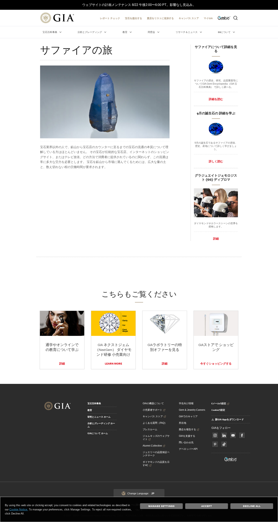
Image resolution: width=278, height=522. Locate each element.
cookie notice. (18, 509)
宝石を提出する (133, 18)
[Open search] (235, 17)
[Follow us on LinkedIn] (224, 435)
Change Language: (140, 493)
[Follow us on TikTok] (224, 444)
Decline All (252, 506)
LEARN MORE (113, 363)
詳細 (216, 239)
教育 (90, 410)
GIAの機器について (153, 403)
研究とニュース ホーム (99, 417)
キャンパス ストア (189, 18)
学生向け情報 (186, 403)
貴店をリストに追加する (160, 18)
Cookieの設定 (218, 410)
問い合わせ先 (186, 442)
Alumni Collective (152, 445)
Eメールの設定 (218, 403)
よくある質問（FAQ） (155, 423)
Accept (206, 506)
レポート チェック (110, 18)
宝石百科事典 (94, 403)
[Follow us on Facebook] (215, 435)
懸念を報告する (187, 429)
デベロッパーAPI (188, 449)
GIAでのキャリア (188, 416)
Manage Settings (161, 506)
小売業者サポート (152, 409)
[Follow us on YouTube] (233, 435)
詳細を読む (216, 99)
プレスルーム (150, 429)
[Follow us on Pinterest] (215, 444)
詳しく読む (216, 161)
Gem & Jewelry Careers (192, 409)
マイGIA (208, 18)
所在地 (182, 423)
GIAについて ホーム (98, 433)
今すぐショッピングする (216, 363)
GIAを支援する (187, 436)
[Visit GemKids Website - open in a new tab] (230, 459)
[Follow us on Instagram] (242, 435)
